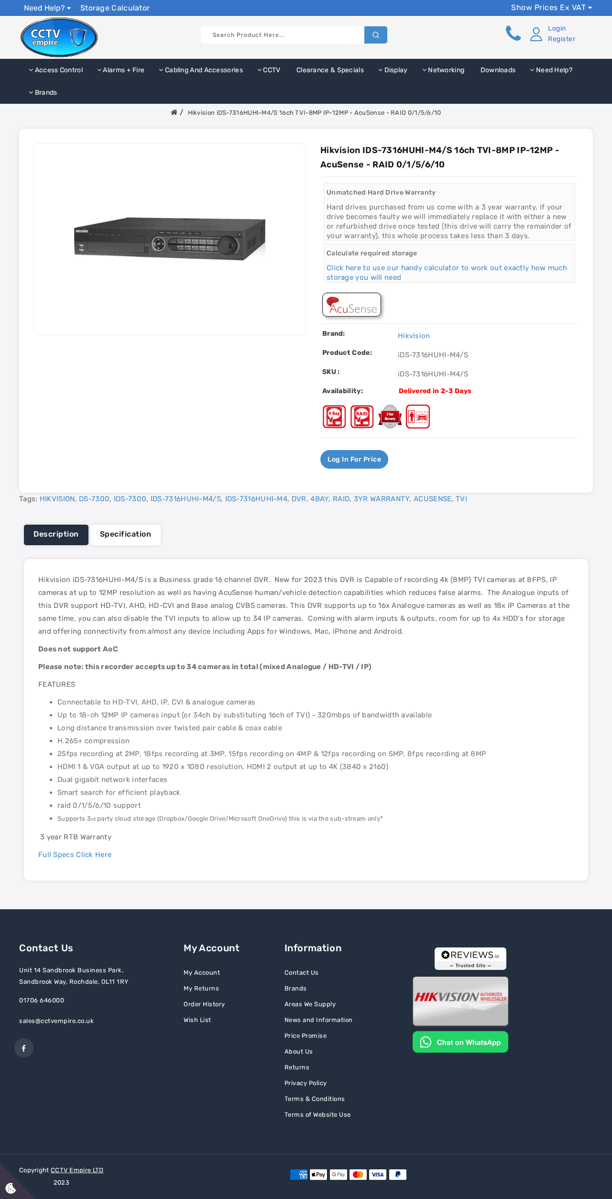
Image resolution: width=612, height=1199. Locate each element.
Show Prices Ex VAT (549, 7)
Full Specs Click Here (74, 854)
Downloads (497, 70)
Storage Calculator (115, 7)
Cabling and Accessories (203, 70)
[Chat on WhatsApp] (460, 1041)
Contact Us (301, 972)
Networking (445, 70)
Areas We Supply (310, 1004)
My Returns (201, 988)
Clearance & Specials (329, 70)
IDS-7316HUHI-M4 (256, 499)
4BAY (319, 499)
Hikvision (414, 335)
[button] (550, 33)
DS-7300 (94, 499)
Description (56, 534)
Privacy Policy (305, 1083)
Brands (45, 92)
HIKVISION (57, 499)
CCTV (271, 70)
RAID (341, 499)
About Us (298, 1051)
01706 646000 (41, 1000)
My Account (202, 972)
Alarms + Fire (122, 70)
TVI (461, 499)
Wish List (197, 1019)
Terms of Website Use (317, 1114)
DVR (299, 499)
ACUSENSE (432, 499)
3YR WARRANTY (382, 499)
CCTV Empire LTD (77, 1170)
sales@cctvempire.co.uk (56, 1020)
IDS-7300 (130, 499)
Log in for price (354, 459)
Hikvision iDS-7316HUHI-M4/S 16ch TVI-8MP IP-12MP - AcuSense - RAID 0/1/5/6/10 (314, 112)
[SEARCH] (375, 35)
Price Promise (305, 1035)
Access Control (58, 70)
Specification (126, 534)
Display (394, 70)
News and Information (318, 1019)
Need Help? (45, 7)
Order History (204, 1004)
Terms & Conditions (314, 1098)
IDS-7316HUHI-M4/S (186, 499)
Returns (297, 1067)
